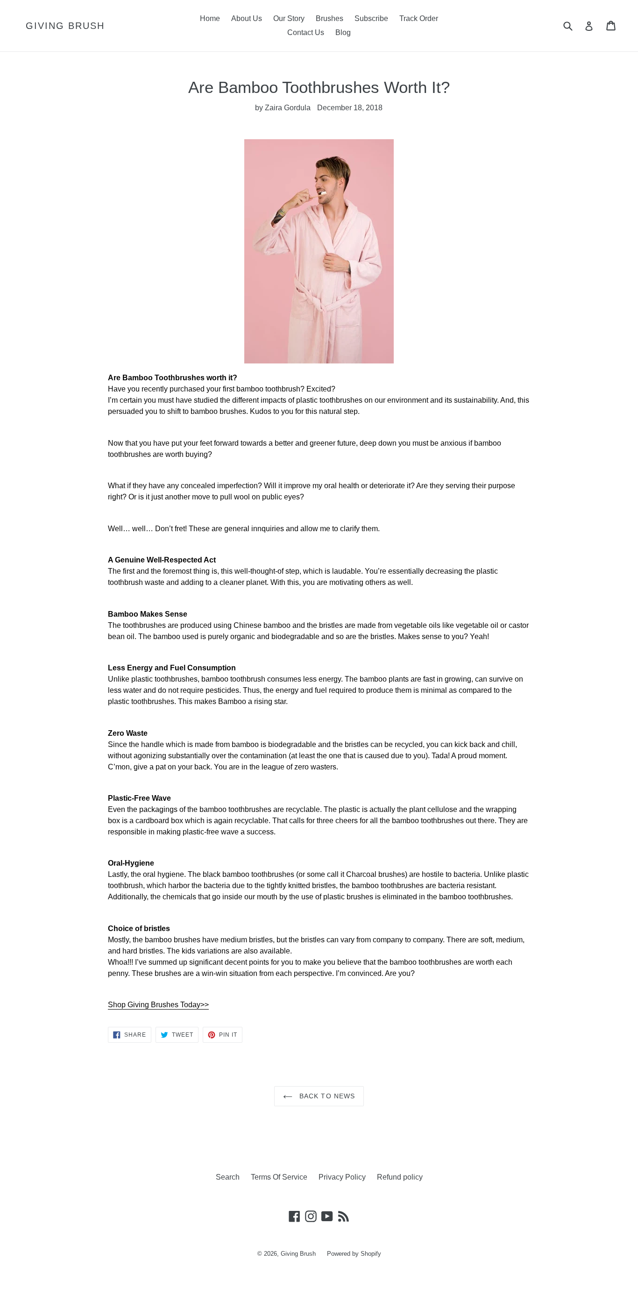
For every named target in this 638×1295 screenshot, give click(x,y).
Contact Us (305, 32)
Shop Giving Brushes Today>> (158, 1005)
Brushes (329, 18)
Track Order (418, 18)
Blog (343, 32)
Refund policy (400, 1177)
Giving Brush (65, 26)
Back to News (326, 1096)
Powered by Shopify (354, 1253)
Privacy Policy (342, 1177)
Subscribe (371, 18)
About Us (246, 18)
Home (210, 18)
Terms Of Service (279, 1177)
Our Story (289, 18)
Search (228, 1177)
